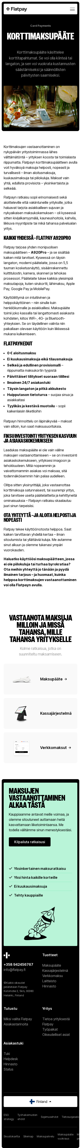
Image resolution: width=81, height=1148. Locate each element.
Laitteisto (49, 981)
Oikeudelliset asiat (56, 1034)
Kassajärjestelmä (55, 970)
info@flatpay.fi (14, 969)
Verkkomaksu (52, 976)
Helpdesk (11, 1059)
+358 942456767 (18, 964)
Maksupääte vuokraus (65, 1136)
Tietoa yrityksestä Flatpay (56, 1021)
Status (8, 1069)
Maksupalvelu (45, 1136)
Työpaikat (50, 1029)
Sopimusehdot (49, 1116)
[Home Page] (16, 9)
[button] (72, 9)
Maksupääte (51, 965)
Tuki (7, 1053)
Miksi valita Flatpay (18, 1019)
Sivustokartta (12, 1136)
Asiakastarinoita (16, 1024)
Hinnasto (49, 986)
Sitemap (28, 1136)
